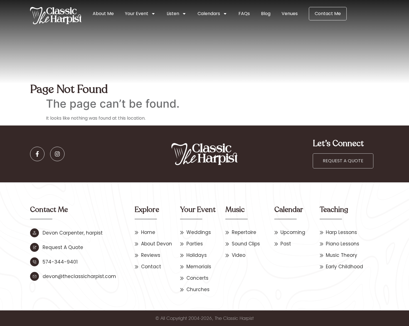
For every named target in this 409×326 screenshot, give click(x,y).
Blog (265, 13)
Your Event (136, 13)
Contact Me (328, 13)
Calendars (209, 13)
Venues (290, 13)
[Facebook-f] (37, 154)
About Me (103, 13)
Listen (173, 13)
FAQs (244, 13)
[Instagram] (57, 154)
